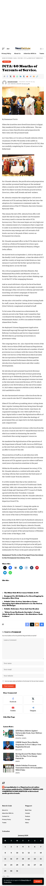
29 (5, 871)
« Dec (4, 876)
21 (41, 859)
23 (11, 865)
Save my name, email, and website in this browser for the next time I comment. (24, 681)
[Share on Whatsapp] (17, 76)
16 (11, 859)
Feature (7, 61)
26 (29, 865)
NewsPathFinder (12, 81)
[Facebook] (13, 700)
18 (23, 859)
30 (11, 871)
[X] (33, 700)
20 (35, 859)
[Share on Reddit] (27, 76)
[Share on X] (10, 76)
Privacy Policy (25, 880)
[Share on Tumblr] (23, 76)
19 (29, 859)
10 (17, 853)
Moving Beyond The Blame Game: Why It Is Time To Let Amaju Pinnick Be (29, 756)
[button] (37, 881)
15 (5, 859)
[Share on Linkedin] (20, 76)
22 (5, 865)
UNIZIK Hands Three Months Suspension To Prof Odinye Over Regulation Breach (28, 744)
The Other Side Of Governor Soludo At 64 (21, 593)
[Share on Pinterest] (13, 76)
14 (41, 853)
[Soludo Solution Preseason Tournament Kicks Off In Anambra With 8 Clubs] (8, 768)
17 (17, 859)
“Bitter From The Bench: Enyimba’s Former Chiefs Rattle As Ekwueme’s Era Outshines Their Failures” (22, 614)
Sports (24, 738)
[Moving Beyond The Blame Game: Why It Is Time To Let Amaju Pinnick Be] (8, 757)
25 (23, 865)
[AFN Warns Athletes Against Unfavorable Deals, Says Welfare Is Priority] (8, 734)
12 (29, 853)
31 (17, 871)
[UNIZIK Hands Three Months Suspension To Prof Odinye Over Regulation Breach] (8, 745)
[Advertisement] (23, 23)
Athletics (18, 738)
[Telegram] (33, 709)
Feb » (8, 876)
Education (19, 749)
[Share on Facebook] (7, 76)
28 (41, 865)
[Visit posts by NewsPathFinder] (4, 82)
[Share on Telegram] (30, 76)
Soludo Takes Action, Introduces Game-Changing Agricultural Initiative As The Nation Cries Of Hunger (22, 604)
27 (35, 865)
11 (23, 853)
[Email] (33, 76)
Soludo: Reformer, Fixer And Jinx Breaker (21, 609)
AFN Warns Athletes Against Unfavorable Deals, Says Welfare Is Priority (29, 733)
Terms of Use (7, 882)
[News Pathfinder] (23, 49)
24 (17, 865)
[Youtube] (13, 709)
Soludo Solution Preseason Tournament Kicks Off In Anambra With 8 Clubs (29, 767)
